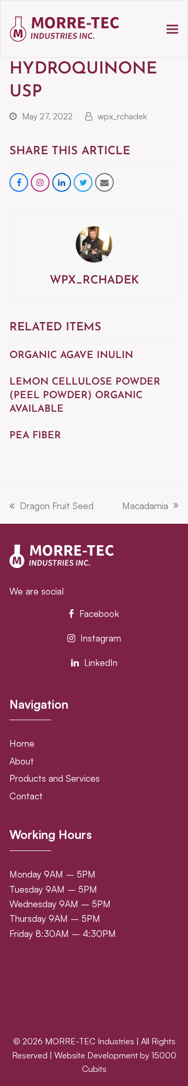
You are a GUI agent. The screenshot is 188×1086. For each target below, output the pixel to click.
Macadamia (145, 506)
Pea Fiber (35, 436)
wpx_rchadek (122, 116)
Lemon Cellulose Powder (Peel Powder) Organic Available (84, 395)
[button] (172, 28)
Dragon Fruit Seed (51, 506)
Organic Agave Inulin (71, 356)
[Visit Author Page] (94, 243)
